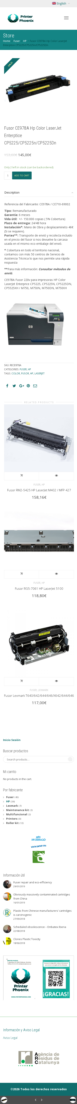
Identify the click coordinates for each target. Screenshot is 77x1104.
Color (15, 373)
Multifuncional (16, 814)
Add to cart (21, 175)
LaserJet (39, 373)
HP (24, 41)
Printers (11, 818)
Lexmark (43, 690)
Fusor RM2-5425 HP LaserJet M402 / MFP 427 (39, 490)
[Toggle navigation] (66, 17)
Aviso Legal (10, 1038)
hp (31, 373)
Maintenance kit (17, 810)
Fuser (17, 41)
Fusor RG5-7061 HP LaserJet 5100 (39, 588)
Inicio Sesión (12, 740)
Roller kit (12, 823)
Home (6, 41)
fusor (25, 373)
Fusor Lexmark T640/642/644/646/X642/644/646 (39, 695)
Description (12, 192)
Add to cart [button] (21, 476)
